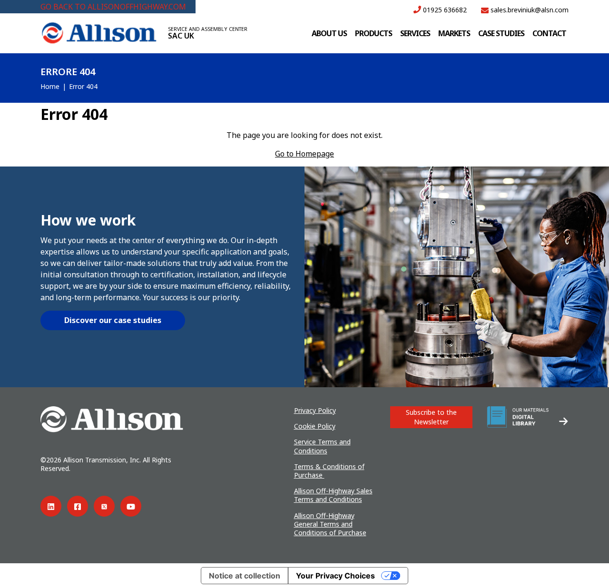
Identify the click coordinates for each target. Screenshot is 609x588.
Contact (549, 33)
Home (49, 86)
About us (329, 33)
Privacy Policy (315, 410)
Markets (454, 33)
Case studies (501, 33)
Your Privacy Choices (335, 575)
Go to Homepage (304, 153)
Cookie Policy (314, 426)
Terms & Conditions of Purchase (329, 471)
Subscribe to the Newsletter (431, 417)
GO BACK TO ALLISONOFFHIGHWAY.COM (113, 6)
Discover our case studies (112, 320)
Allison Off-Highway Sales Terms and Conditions (333, 495)
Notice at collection (244, 575)
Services (415, 33)
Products (373, 33)
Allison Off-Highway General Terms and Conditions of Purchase (330, 524)
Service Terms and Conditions (322, 446)
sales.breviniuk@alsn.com (529, 9)
